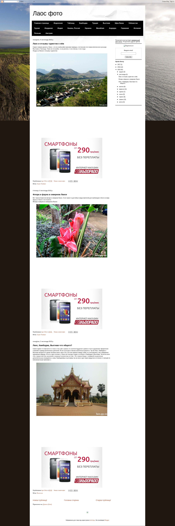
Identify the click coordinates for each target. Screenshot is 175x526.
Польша (37, 33)
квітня (121, 102)
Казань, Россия (74, 28)
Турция (95, 23)
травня (121, 99)
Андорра (112, 28)
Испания (137, 28)
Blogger (107, 520)
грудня (121, 72)
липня (121, 94)
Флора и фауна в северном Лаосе (50, 194)
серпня (121, 91)
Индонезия (58, 23)
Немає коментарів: (60, 181)
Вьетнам (106, 23)
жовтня (121, 86)
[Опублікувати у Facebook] (75, 181)
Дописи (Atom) (47, 504)
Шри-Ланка (119, 23)
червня (121, 97)
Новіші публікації (40, 500)
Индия (60, 28)
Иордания (49, 28)
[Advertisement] (72, 123)
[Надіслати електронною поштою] (69, 181)
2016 (119, 67)
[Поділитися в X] (73, 181)
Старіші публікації (103, 500)
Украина (88, 28)
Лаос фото (47, 13)
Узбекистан (133, 23)
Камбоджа (83, 23)
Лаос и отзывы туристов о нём (48, 44)
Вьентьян (40, 493)
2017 (119, 64)
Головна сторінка (71, 500)
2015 (119, 69)
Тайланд (70, 23)
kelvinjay (92, 520)
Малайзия (100, 28)
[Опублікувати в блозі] (71, 181)
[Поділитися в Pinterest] (77, 181)
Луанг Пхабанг (41, 184)
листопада (122, 74)
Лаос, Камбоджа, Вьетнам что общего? (52, 345)
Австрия (49, 33)
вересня (121, 89)
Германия (125, 28)
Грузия (37, 28)
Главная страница (41, 23)
